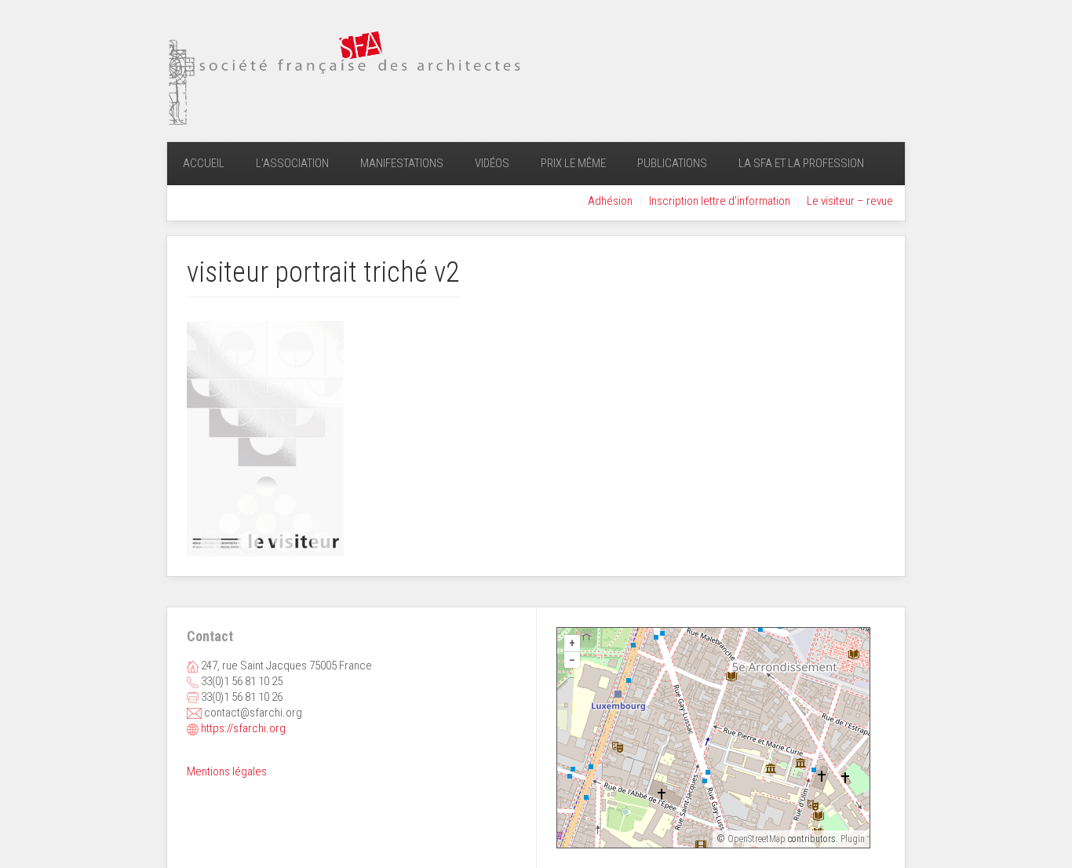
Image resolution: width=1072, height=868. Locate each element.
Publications (672, 163)
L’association (292, 163)
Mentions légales (227, 771)
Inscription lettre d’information (719, 201)
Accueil (203, 163)
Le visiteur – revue (850, 201)
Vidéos (492, 163)
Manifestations (401, 163)
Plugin (851, 838)
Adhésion (610, 201)
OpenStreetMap (756, 838)
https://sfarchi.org (243, 728)
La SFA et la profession (801, 163)
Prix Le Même (573, 163)
